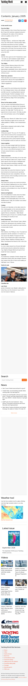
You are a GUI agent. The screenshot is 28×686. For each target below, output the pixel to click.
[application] (14, 274)
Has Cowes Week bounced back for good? (13, 388)
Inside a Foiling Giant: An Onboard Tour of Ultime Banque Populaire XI (21, 572)
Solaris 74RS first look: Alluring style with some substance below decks (7, 610)
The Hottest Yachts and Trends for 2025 (21, 589)
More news (14, 413)
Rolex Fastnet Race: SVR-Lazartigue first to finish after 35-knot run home (6, 591)
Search (24, 380)
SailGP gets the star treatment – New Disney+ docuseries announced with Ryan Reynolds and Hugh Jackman (13, 403)
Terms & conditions (22, 677)
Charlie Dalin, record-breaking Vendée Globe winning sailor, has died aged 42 (14, 391)
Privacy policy (4, 679)
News (4, 385)
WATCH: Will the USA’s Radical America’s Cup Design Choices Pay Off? (20, 610)
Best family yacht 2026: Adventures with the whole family (6, 571)
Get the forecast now (7, 520)
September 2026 (8, 548)
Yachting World (9, 20)
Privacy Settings (11, 679)
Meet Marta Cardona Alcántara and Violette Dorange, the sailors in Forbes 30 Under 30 (14, 408)
